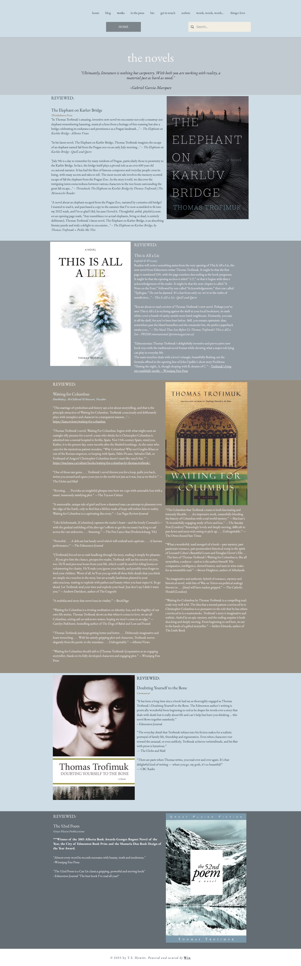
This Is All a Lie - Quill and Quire (176, 297)
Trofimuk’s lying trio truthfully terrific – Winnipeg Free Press (182, 368)
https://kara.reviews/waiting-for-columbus (79, 421)
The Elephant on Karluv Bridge (125, 220)
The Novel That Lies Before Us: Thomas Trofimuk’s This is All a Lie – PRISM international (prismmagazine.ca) (182, 331)
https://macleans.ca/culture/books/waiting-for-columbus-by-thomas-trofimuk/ (102, 463)
